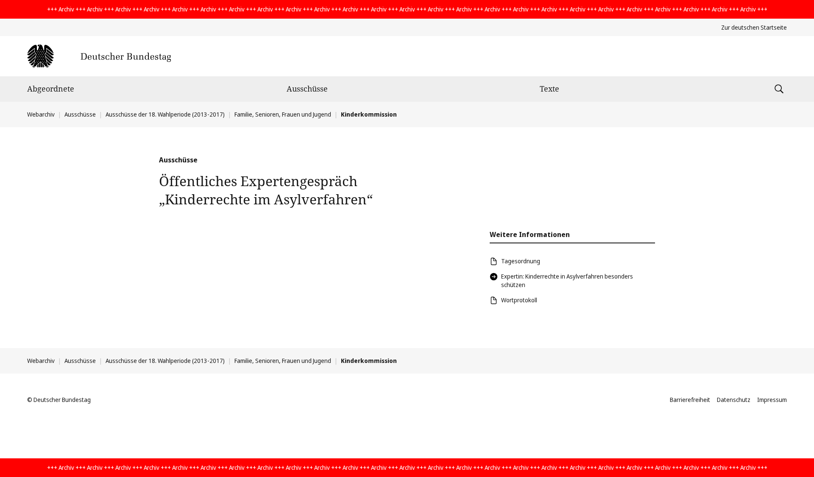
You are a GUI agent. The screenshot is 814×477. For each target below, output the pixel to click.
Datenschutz (733, 400)
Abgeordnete (50, 89)
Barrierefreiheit (690, 400)
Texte (549, 89)
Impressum (772, 400)
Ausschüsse (307, 89)
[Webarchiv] (99, 56)
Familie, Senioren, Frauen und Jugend (282, 114)
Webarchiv (41, 114)
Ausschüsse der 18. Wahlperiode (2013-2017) (165, 114)
